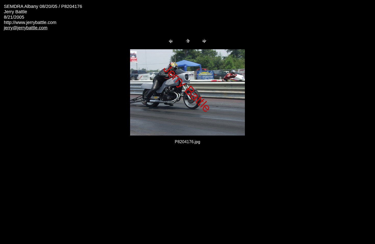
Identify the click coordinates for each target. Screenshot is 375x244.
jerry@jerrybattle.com (25, 27)
